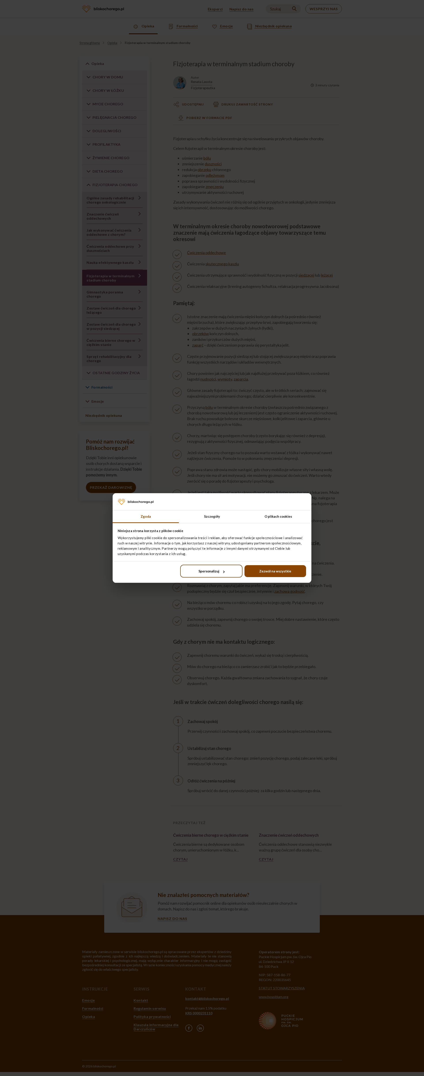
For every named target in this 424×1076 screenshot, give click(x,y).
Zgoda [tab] (146, 516)
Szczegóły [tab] (212, 516)
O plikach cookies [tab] (278, 516)
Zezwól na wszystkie (275, 571)
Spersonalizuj (209, 571)
